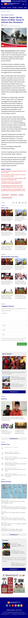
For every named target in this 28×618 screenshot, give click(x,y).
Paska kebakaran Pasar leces (12, 453)
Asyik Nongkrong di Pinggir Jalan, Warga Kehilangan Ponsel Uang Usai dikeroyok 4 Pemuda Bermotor (12, 530)
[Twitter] (10, 605)
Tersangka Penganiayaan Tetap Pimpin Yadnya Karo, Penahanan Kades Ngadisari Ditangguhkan (14, 507)
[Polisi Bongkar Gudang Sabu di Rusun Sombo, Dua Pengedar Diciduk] (14, 491)
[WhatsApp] (18, 605)
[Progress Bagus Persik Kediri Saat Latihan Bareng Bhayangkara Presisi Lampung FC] (7, 241)
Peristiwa (11, 15)
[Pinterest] (13, 605)
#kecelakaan (5, 195)
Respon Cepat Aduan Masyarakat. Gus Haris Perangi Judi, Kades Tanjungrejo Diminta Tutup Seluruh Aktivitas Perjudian (13, 518)
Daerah (6, 15)
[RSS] (21, 605)
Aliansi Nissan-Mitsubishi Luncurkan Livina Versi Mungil (15, 475)
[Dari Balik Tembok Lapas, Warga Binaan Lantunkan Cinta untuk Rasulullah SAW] (21, 227)
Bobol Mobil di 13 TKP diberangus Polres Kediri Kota (13, 513)
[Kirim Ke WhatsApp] (25, 203)
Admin (5, 25)
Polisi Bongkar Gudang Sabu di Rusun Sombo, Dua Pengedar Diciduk (13, 502)
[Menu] (2, 4)
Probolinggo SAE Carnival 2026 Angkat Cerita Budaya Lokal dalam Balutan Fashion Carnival (13, 189)
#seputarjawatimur (7, 197)
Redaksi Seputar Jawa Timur (14, 610)
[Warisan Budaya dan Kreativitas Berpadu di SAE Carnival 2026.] (7, 212)
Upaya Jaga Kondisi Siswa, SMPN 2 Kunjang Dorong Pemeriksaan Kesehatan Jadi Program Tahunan (18, 564)
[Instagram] (15, 605)
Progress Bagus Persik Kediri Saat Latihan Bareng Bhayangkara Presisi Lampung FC (12, 186)
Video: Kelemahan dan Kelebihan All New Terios (15, 470)
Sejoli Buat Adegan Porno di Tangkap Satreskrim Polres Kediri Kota (14, 524)
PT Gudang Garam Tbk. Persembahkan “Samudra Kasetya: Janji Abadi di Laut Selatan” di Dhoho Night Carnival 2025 (18, 552)
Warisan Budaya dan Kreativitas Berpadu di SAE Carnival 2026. (13, 171)
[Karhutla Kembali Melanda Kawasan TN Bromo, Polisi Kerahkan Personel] (21, 212)
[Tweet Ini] (16, 203)
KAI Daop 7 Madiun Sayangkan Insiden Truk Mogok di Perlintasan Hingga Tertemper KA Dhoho (17, 545)
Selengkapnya (13, 391)
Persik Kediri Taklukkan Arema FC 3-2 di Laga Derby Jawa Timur (6, 432)
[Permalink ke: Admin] (2, 25)
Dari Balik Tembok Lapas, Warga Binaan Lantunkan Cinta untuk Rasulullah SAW (11, 182)
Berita (2, 15)
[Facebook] (7, 605)
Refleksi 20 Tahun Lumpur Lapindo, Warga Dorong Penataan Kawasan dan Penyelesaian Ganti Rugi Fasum (13, 419)
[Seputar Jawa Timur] (12, 4)
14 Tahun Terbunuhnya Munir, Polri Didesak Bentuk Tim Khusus (16, 459)
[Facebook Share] (13, 203)
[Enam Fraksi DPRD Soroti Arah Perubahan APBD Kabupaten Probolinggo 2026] (7, 227)
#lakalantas (14, 195)
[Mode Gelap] (23, 4)
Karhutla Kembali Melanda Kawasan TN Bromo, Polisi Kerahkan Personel (13, 175)
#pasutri (21, 195)
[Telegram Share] (22, 203)
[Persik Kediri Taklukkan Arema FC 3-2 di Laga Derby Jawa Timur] (7, 425)
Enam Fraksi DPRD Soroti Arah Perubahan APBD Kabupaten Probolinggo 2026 (13, 179)
